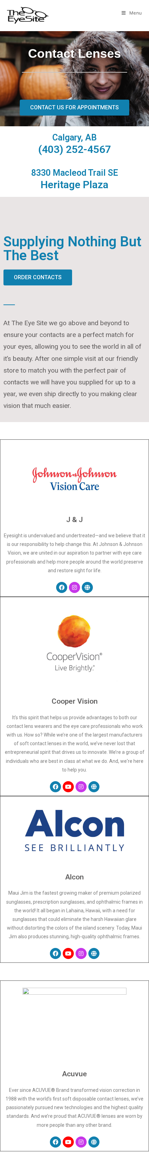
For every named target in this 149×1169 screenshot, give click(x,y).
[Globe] (87, 587)
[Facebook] (61, 587)
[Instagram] (74, 587)
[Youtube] (68, 786)
